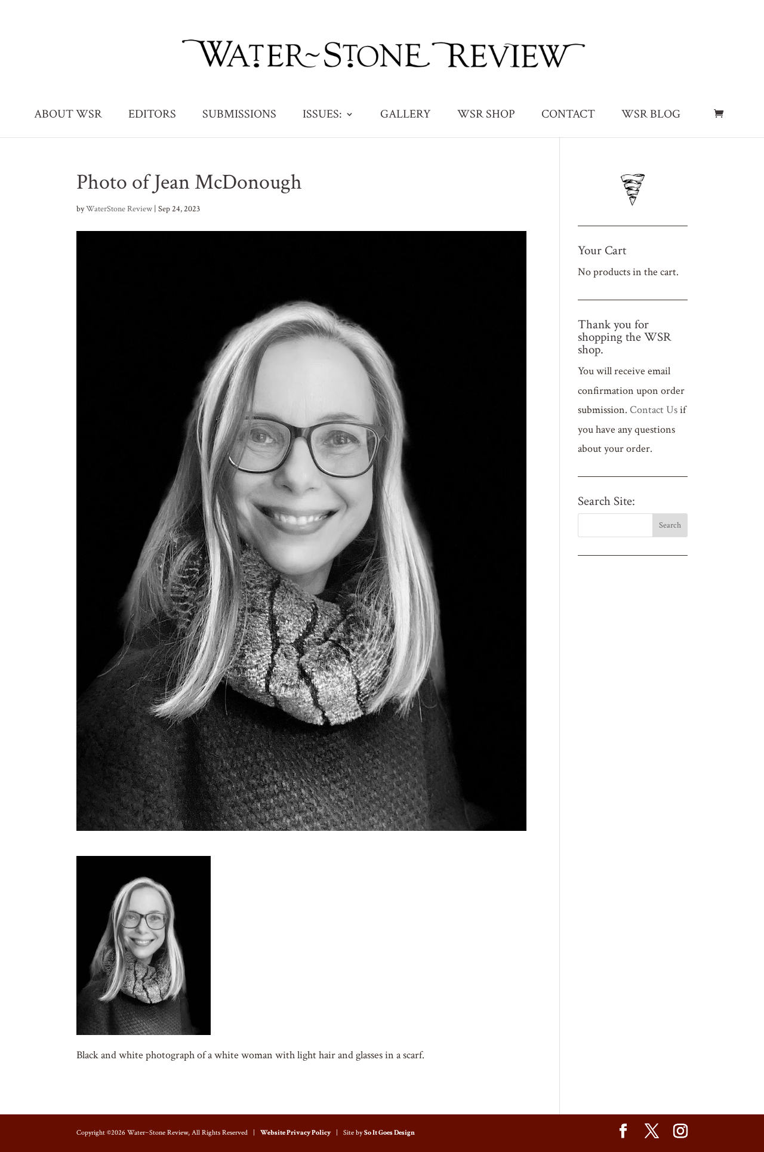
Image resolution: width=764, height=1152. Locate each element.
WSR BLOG (650, 116)
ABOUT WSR (68, 116)
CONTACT (568, 116)
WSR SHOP (486, 116)
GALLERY (405, 116)
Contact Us (653, 410)
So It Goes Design (389, 1132)
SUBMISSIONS (239, 116)
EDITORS (152, 116)
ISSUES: (322, 116)
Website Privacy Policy (295, 1132)
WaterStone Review (119, 209)
